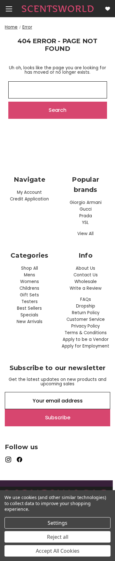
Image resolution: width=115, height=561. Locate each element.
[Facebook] (19, 459)
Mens (29, 275)
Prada (85, 216)
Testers (29, 302)
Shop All (29, 268)
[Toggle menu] (9, 8)
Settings (57, 522)
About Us (85, 268)
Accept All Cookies (58, 550)
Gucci (86, 209)
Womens (29, 282)
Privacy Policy (85, 326)
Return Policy (85, 313)
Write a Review (86, 288)
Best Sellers (29, 308)
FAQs (85, 299)
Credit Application (29, 199)
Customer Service (85, 319)
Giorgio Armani (86, 202)
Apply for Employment (85, 346)
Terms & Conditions (86, 333)
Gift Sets (29, 295)
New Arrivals (29, 322)
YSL (85, 223)
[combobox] (57, 89)
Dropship (85, 306)
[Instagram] (8, 459)
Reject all (57, 536)
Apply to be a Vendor (86, 339)
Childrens (29, 288)
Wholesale (85, 282)
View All (85, 234)
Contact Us (85, 275)
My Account (29, 192)
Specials (29, 315)
